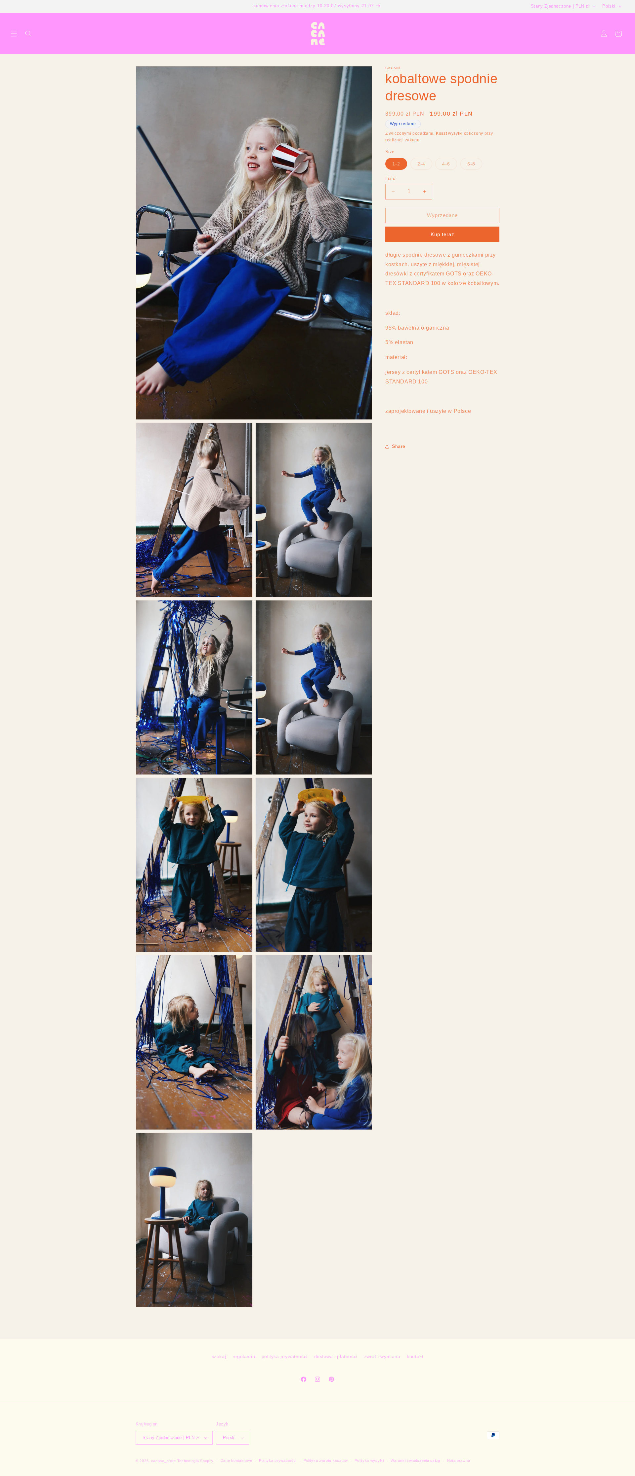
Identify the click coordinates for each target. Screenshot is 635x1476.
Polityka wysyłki (369, 1461)
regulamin (244, 1356)
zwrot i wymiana (382, 1356)
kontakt (415, 1356)
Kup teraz (442, 234)
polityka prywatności (285, 1356)
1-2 (399, 165)
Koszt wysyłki (449, 133)
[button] (14, 33)
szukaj (219, 1356)
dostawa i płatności (336, 1356)
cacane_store (163, 1461)
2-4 (424, 165)
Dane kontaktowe (236, 1461)
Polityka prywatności (278, 1461)
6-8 (474, 165)
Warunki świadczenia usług (415, 1461)
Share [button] (398, 446)
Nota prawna (458, 1461)
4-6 (449, 165)
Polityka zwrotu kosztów (326, 1461)
